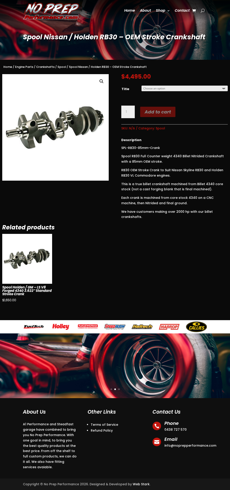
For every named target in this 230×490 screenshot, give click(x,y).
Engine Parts (24, 67)
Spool (62, 67)
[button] (101, 81)
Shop (160, 10)
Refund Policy (102, 430)
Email (170, 439)
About (145, 10)
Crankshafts (45, 67)
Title (125, 89)
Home (129, 10)
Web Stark (141, 484)
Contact (182, 10)
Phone (171, 423)
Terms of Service (104, 424)
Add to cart (158, 112)
